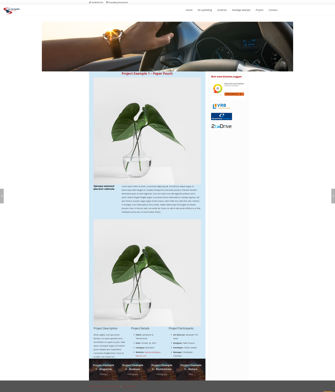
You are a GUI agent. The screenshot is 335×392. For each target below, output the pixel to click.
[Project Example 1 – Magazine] (103, 369)
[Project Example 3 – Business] (132, 369)
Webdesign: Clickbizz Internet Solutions (104, 386)
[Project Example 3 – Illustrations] (161, 369)
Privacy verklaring (129, 386)
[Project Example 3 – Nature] (190, 369)
